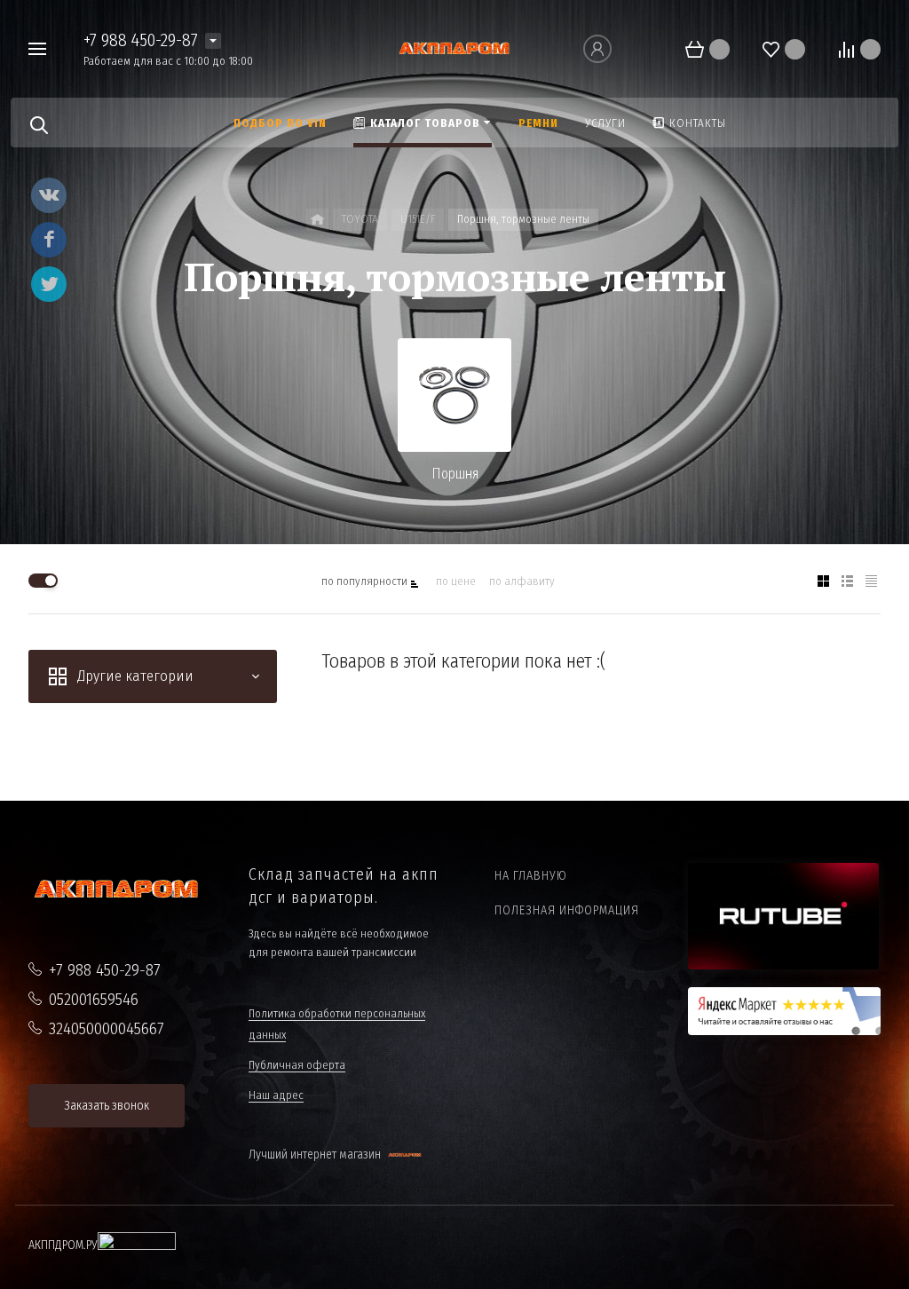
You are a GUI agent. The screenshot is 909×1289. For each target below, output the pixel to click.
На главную (530, 875)
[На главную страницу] (455, 47)
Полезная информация (566, 910)
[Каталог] (317, 220)
